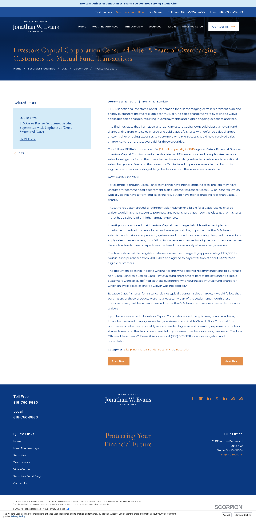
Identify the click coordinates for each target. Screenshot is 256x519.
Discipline (130, 349)
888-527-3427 (193, 12)
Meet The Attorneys (26, 448)
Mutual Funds (147, 349)
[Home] (36, 26)
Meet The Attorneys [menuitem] (105, 26)
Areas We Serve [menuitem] (192, 26)
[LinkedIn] (209, 398)
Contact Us (220, 26)
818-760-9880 (231, 12)
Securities (19, 455)
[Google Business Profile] (201, 398)
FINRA (170, 349)
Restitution (183, 349)
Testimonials (103, 12)
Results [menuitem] (171, 26)
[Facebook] (193, 398)
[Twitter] (217, 398)
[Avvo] (233, 398)
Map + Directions (232, 454)
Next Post (231, 361)
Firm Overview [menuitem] (133, 26)
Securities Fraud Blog (130, 12)
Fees (161, 349)
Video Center (21, 469)
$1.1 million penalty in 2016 (177, 149)
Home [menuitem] (82, 26)
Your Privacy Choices (54, 509)
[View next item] (28, 153)
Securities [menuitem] (154, 26)
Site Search (156, 12)
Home (17, 441)
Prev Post (119, 361)
